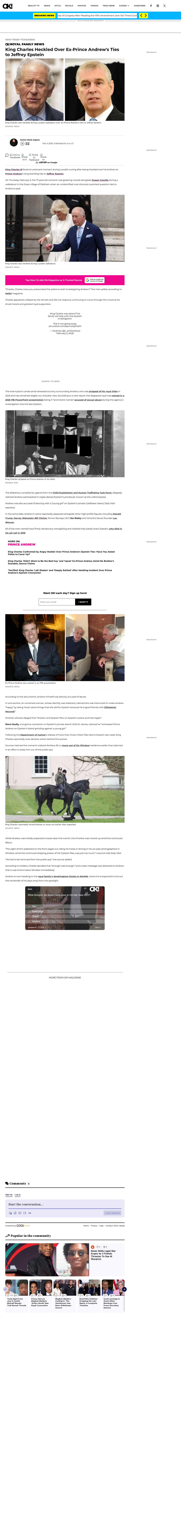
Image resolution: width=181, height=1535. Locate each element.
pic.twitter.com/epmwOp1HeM (65, 326)
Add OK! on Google (48, 162)
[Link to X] (164, 5)
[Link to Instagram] (157, 5)
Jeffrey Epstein (55, 174)
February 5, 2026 (65, 333)
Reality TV (33, 5)
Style (58, 5)
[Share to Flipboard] (34, 155)
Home (8, 39)
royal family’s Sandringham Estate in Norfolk (63, 876)
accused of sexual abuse (88, 400)
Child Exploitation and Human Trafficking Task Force (82, 493)
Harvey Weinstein (24, 518)
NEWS (47, 5)
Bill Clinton (41, 518)
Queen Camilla (100, 180)
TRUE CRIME (109, 5)
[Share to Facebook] (15, 155)
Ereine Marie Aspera (30, 140)
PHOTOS (82, 5)
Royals (69, 5)
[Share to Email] (43, 155)
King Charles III (13, 169)
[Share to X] (25, 155)
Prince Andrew (28, 39)
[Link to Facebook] (151, 5)
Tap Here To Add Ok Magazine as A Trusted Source (53, 280)
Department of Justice (32, 735)
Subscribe (139, 5)
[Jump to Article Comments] (6, 155)
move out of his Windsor (76, 745)
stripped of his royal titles (103, 391)
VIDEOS (94, 5)
